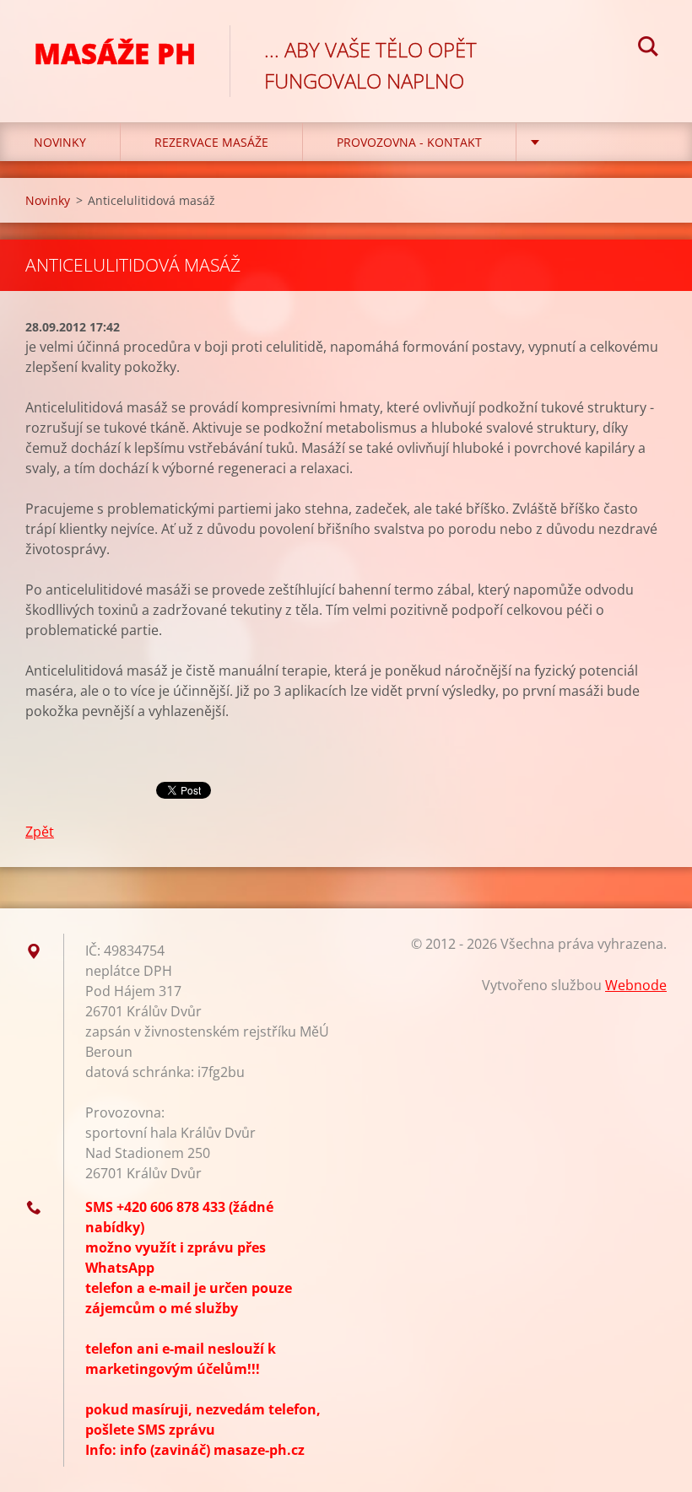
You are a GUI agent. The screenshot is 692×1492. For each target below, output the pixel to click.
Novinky (60, 142)
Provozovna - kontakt (409, 142)
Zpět (39, 831)
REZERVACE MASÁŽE (211, 142)
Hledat (648, 49)
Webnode (636, 985)
